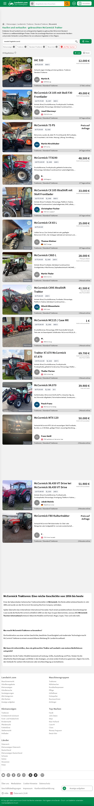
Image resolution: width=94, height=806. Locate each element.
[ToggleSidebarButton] (4, 3)
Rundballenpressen (56, 687)
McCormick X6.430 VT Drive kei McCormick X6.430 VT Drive (52, 485)
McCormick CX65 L (45, 255)
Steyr (51, 718)
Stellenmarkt (6, 730)
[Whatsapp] (24, 775)
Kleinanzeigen (6, 687)
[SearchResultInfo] (15, 53)
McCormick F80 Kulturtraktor (52, 515)
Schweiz (4, 756)
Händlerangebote (8, 684)
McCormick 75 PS (44, 125)
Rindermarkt (6, 721)
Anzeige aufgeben (8, 702)
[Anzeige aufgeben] (74, 3)
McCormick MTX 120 (46, 417)
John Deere (53, 715)
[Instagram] (8, 775)
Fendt (51, 712)
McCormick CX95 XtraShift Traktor (50, 289)
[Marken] (35, 775)
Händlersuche (6, 690)
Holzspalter (53, 696)
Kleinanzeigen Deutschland (11, 753)
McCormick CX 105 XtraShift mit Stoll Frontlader (53, 192)
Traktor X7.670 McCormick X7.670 (50, 354)
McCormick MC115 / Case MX (51, 320)
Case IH (52, 724)
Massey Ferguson (55, 730)
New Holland (54, 721)
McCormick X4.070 (45, 385)
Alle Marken (5, 699)
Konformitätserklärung (44, 788)
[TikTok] (19, 775)
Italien (3, 759)
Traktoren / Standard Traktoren (46, 85)
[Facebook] (13, 775)
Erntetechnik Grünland (10, 715)
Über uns (5, 783)
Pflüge (51, 690)
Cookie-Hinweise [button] (30, 783)
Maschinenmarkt (7, 681)
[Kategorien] (30, 775)
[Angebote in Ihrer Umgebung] (32, 3)
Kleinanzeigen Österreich (10, 747)
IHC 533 (38, 60)
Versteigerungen (7, 693)
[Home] (18, 3)
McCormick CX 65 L (45, 222)
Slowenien (5, 762)
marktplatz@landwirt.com (9, 803)
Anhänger (52, 702)
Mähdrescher (54, 684)
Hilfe (6, 793)
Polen (3, 764)
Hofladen (4, 733)
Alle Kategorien (7, 696)
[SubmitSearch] (67, 3)
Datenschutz (44, 783)
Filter (87, 41)
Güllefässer (53, 693)
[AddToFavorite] (29, 60)
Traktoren (52, 681)
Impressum (28, 788)
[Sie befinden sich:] (4, 24)
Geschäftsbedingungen (11, 788)
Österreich (5, 744)
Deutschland (6, 750)
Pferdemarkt (6, 724)
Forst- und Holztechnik (10, 718)
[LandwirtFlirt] (42, 775)
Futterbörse (5, 727)
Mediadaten (16, 783)
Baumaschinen (54, 699)
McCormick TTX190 (45, 157)
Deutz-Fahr (53, 733)
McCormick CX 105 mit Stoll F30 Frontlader (53, 94)
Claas (51, 727)
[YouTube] (3, 775)
